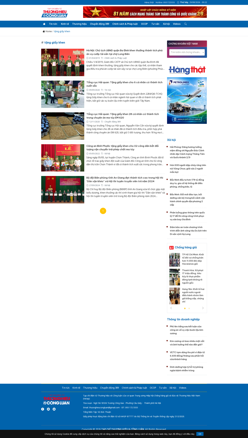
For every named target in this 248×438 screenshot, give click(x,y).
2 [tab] (189, 308)
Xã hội (166, 23)
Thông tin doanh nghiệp (183, 319)
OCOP (144, 23)
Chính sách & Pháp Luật (115, 58)
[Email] (54, 409)
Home (48, 31)
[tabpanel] (187, 279)
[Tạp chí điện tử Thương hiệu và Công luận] (56, 399)
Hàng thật (149, 2)
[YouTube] (48, 409)
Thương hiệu (79, 23)
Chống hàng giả (186, 247)
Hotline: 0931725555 (165, 2)
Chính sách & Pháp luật (125, 23)
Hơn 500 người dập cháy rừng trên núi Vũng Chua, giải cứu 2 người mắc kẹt (188, 168)
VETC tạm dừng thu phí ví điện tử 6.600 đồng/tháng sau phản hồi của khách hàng (187, 356)
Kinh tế (65, 23)
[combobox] (187, 52)
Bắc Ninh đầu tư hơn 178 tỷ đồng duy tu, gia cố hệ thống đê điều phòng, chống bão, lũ (187, 183)
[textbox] (187, 52)
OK (199, 434)
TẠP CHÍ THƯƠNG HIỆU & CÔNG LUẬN (122, 429)
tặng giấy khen (62, 31)
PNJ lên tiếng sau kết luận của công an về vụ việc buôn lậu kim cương (186, 330)
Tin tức (53, 23)
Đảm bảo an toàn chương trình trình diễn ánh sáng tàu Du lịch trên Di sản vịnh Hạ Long (188, 230)
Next (203, 308)
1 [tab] (184, 308)
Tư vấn (155, 23)
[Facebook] (42, 409)
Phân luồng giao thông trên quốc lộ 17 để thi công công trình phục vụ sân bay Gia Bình (187, 216)
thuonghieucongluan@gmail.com (104, 407)
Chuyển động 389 (99, 23)
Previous (171, 308)
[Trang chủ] (44, 24)
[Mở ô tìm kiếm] (185, 24)
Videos (177, 23)
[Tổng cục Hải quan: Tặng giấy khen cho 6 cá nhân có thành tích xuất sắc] (62, 94)
